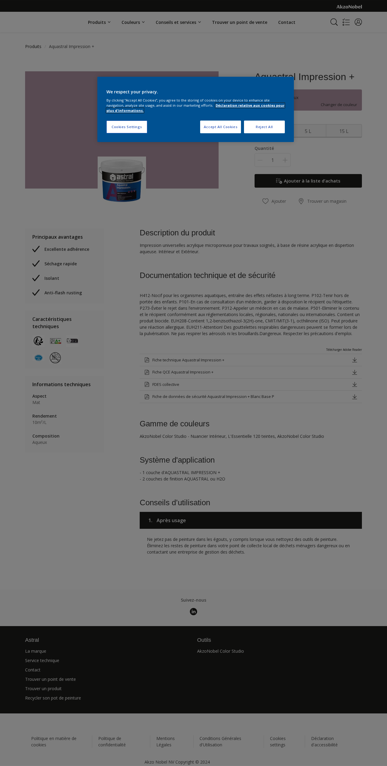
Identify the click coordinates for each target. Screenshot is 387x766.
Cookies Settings (127, 126)
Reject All (264, 126)
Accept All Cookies (220, 126)
